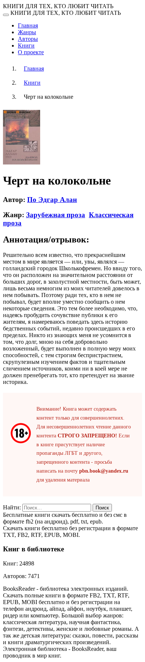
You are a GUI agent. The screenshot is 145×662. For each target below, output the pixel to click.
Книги (26, 45)
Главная (28, 25)
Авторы (28, 39)
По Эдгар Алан (52, 199)
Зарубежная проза (55, 215)
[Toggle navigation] (6, 15)
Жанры (27, 32)
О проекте (31, 52)
